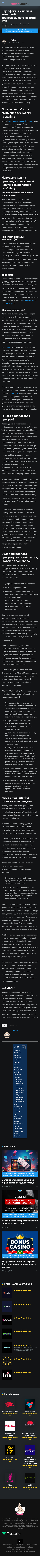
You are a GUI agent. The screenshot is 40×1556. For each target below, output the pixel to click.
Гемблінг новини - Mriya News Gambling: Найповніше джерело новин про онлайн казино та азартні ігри (20, 30)
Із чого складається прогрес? (18, 1106)
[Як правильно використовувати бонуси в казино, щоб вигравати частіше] (20, 1244)
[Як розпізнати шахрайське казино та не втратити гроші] (20, 1204)
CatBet (16, 1343)
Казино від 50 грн (15, 1549)
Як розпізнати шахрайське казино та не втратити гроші (20, 1222)
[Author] (7, 1038)
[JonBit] (7, 1325)
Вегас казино (30, 1412)
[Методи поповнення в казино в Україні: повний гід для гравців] (20, 1163)
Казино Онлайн (31, 1544)
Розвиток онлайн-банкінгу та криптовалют (20, 1083)
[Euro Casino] (7, 1366)
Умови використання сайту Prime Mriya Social (20, 1551)
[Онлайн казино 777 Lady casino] (30, 1425)
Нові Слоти (27, 1549)
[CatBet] (7, 1352)
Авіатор (30, 1547)
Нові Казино (20, 1544)
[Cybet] (7, 1311)
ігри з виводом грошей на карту (20, 121)
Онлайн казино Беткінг (10, 1434)
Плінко (9, 1547)
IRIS (15, 1371)
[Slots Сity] (10, 1455)
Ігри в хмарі (20, 1097)
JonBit (16, 1316)
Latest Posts (13, 1025)
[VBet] (10, 1483)
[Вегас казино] (30, 1409)
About (4, 1025)
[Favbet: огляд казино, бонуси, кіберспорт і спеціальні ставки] (30, 1455)
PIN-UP (8, 347)
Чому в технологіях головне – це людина (18, 1129)
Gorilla (30, 1485)
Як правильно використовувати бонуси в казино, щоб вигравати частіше (19, 1264)
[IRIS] (7, 1379)
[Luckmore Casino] (7, 1338)
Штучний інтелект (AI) (20, 1100)
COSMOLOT (13, 393)
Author (13, 40)
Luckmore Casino (20, 1330)
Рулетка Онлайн (20, 1547)
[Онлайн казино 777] (10, 1409)
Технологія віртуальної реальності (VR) (20, 1091)
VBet (10, 1485)
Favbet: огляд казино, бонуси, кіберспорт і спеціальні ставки (30, 1460)
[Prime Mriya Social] (20, 3)
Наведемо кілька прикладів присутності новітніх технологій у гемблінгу (18, 1070)
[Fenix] (7, 1297)
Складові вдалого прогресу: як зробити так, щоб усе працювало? (18, 1117)
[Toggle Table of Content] (22, 1047)
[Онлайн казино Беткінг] (10, 1431)
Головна (4, 24)
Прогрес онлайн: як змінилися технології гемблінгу (17, 1055)
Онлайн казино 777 (10, 1412)
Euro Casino (18, 1357)
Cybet (16, 1302)
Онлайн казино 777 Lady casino (30, 1434)
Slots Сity (10, 1457)
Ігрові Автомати (8, 1544)
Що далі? (17, 1136)
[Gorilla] (30, 1483)
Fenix (16, 1288)
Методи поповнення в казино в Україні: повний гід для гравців (18, 1181)
